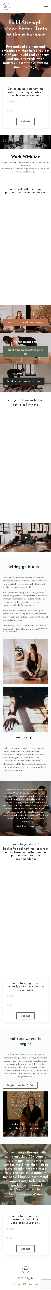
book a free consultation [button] (23, 381)
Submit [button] (25, 121)
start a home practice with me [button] (25, 351)
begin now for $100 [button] (20, 1085)
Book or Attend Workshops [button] (25, 322)
